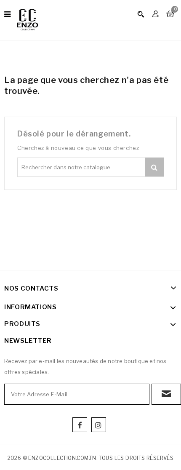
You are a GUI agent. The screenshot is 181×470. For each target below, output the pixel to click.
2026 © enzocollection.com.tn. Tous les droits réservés (91, 458)
